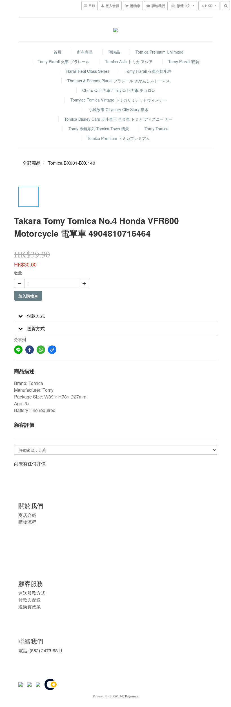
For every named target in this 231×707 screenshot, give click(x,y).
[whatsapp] (41, 349)
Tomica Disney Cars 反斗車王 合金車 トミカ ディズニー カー (118, 119)
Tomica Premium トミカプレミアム (118, 138)
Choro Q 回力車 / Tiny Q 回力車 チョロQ (118, 90)
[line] (18, 349)
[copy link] (52, 349)
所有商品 (85, 52)
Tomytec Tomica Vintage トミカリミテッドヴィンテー (118, 100)
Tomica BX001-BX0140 (71, 163)
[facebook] (29, 349)
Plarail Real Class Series (87, 71)
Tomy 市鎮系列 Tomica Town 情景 (98, 128)
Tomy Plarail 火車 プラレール (64, 61)
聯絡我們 (30, 640)
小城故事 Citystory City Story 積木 (118, 109)
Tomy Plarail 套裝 (183, 61)
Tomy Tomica (156, 128)
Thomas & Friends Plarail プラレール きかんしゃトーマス (118, 80)
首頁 (57, 52)
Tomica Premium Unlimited (159, 52)
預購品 (114, 52)
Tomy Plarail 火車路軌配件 (148, 71)
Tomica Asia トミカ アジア (129, 61)
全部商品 (32, 163)
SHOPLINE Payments (124, 696)
